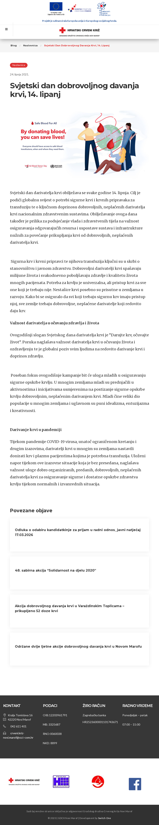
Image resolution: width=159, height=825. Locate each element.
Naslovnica (18, 65)
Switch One (104, 818)
